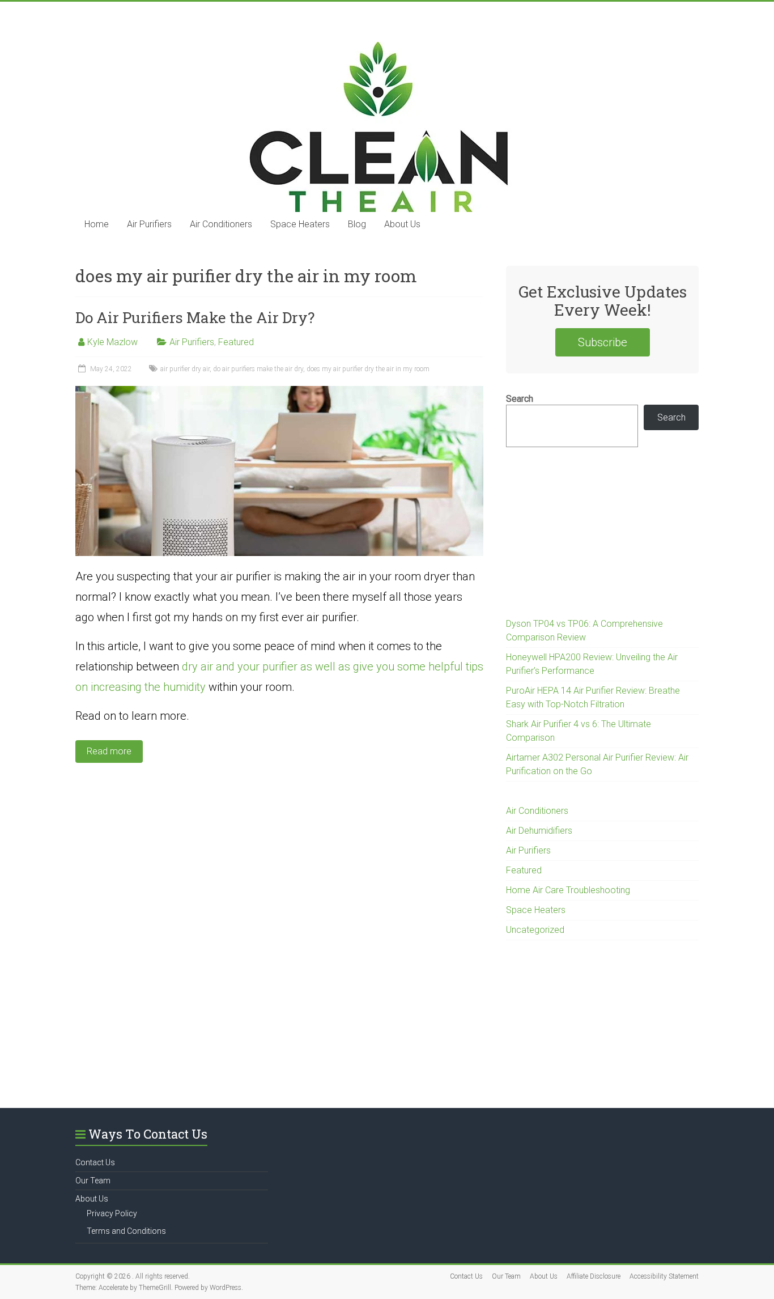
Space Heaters (300, 224)
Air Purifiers (149, 224)
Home (96, 224)
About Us (402, 224)
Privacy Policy (112, 1213)
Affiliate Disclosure (593, 1276)
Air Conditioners (221, 224)
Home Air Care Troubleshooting (568, 890)
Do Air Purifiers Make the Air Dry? (194, 317)
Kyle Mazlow (112, 342)
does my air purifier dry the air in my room (368, 369)
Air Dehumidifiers (539, 830)
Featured (236, 342)
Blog (357, 224)
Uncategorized (535, 929)
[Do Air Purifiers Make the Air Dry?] (279, 391)
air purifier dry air (185, 369)
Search (519, 398)
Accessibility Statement (664, 1276)
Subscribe (602, 342)
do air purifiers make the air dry (258, 369)
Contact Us (95, 1162)
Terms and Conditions (126, 1231)
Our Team (92, 1180)
